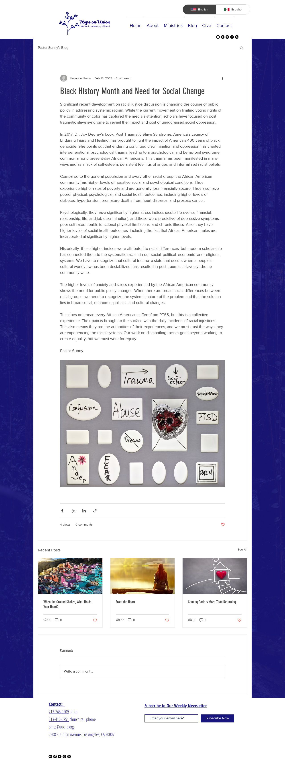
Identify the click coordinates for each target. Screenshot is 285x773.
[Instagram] (232, 37)
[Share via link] (95, 511)
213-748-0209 (59, 712)
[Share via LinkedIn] (84, 511)
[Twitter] (227, 37)
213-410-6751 (59, 719)
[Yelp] (236, 37)
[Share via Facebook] (62, 511)
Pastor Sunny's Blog (53, 47)
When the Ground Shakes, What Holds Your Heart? (67, 604)
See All (242, 549)
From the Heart (125, 602)
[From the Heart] (142, 576)
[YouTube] (218, 37)
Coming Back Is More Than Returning (212, 602)
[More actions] (222, 78)
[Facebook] (222, 37)
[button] (241, 47)
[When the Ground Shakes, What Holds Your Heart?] (70, 576)
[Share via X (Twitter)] (73, 511)
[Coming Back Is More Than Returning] (215, 576)
